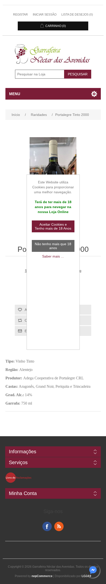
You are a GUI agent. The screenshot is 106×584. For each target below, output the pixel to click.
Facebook (47, 526)
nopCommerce (42, 576)
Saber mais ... (53, 256)
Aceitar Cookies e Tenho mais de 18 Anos (53, 226)
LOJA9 (86, 576)
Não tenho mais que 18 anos (53, 246)
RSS (59, 526)
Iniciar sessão (44, 14)
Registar (20, 14)
